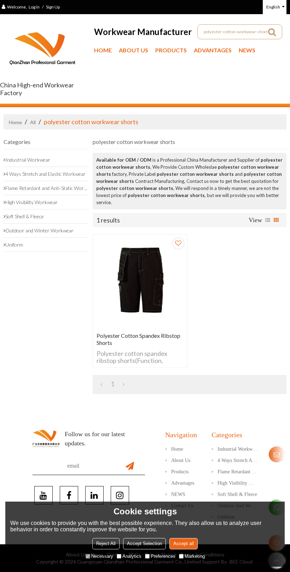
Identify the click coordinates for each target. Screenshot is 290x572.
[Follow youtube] (43, 495)
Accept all (183, 543)
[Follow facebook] (69, 495)
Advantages (213, 50)
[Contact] (277, 454)
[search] (272, 32)
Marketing (195, 556)
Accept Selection (144, 543)
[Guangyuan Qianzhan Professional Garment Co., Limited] (42, 51)
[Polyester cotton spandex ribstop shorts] (140, 281)
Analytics (131, 556)
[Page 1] (101, 384)
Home (103, 50)
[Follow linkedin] (94, 495)
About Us (133, 50)
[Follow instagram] (120, 495)
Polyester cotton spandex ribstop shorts (138, 339)
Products (171, 50)
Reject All (106, 543)
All (33, 122)
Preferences (163, 556)
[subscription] (129, 466)
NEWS (247, 50)
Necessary (102, 556)
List (267, 220)
